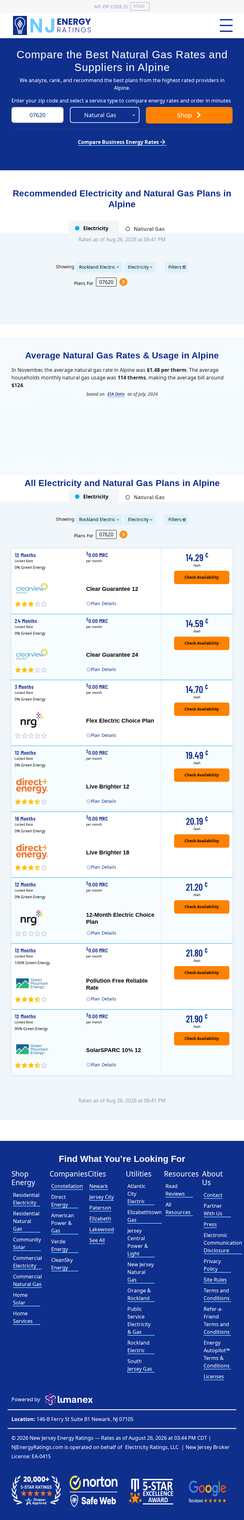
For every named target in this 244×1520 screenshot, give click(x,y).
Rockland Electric (97, 267)
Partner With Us (213, 1209)
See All (97, 1240)
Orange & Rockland (139, 1294)
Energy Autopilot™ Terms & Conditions (217, 1354)
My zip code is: (111, 7)
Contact (213, 1194)
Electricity (138, 267)
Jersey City (101, 1196)
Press (210, 1224)
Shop (185, 115)
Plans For (83, 283)
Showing (65, 266)
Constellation (67, 1186)
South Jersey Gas (139, 1365)
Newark (98, 1186)
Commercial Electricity (27, 1262)
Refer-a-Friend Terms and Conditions (217, 1320)
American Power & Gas (62, 1223)
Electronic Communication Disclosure (223, 1243)
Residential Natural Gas (26, 1221)
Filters (174, 267)
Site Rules (215, 1279)
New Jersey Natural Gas (140, 1272)
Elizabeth (100, 1218)
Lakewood (101, 1229)
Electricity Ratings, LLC (152, 1447)
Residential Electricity (26, 1198)
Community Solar (27, 1243)
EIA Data (116, 394)
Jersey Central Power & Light (137, 1242)
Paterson (100, 1207)
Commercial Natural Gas (27, 1280)
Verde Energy (59, 1245)
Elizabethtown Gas (144, 1216)
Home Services (23, 1317)
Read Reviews (175, 1190)
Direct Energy (59, 1200)
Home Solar (20, 1298)
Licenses (214, 1376)
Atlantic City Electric (136, 1194)
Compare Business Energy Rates (122, 142)
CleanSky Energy (62, 1263)
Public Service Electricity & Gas (139, 1320)
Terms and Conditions (217, 1294)
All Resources (178, 1208)
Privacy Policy (212, 1265)
